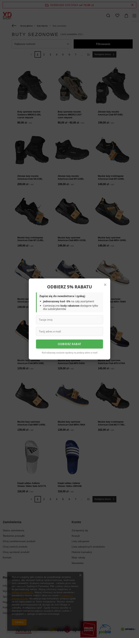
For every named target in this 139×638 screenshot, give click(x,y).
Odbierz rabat (69, 344)
